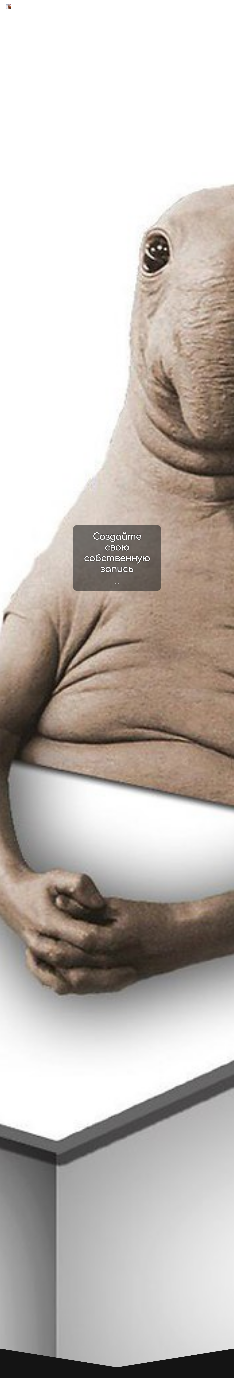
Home (139, 6)
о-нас (189, 6)
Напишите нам (212, 6)
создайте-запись (165, 6)
